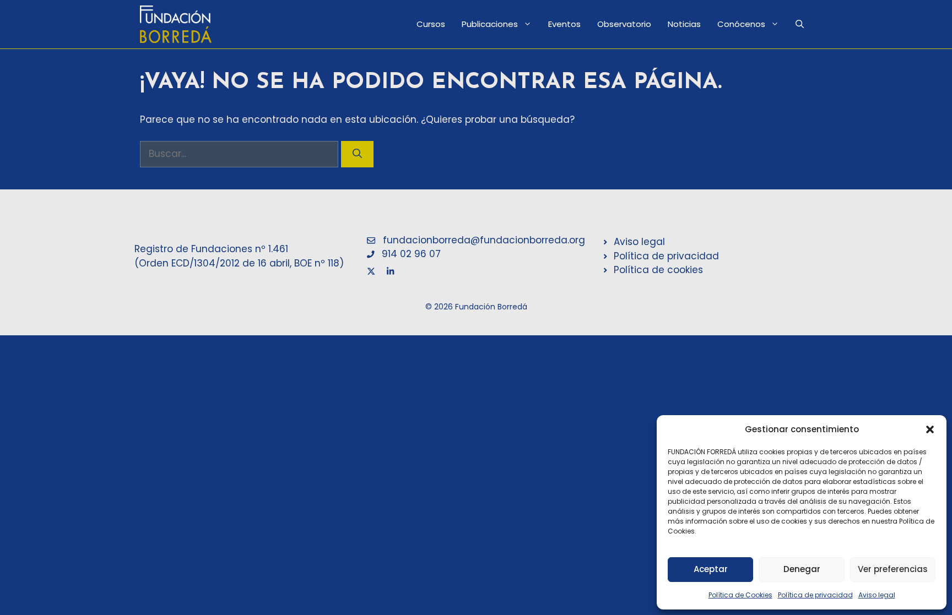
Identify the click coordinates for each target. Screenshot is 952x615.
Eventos (564, 24)
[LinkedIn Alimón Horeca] (390, 268)
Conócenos (741, 24)
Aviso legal (876, 595)
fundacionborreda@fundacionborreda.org (484, 240)
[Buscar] (357, 154)
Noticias (684, 24)
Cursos (430, 24)
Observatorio (624, 24)
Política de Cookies (740, 595)
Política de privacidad (815, 595)
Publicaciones (490, 24)
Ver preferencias (893, 569)
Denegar (801, 569)
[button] (929, 429)
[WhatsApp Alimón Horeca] (371, 268)
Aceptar (711, 569)
